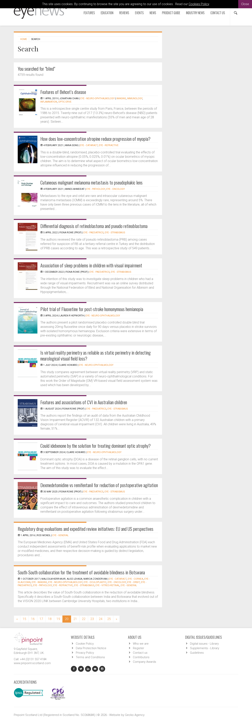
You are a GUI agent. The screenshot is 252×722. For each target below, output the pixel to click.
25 (109, 619)
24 (100, 619)
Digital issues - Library (204, 643)
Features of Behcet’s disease (63, 91)
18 (50, 619)
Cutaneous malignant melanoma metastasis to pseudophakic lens (91, 182)
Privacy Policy (85, 652)
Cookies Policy (199, 4)
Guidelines (197, 652)
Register (138, 648)
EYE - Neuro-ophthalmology (97, 98)
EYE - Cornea (135, 578)
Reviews (124, 12)
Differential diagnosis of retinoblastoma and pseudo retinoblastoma (93, 225)
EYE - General (60, 535)
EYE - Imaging (39, 582)
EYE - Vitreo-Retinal (107, 585)
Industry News (195, 12)
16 (33, 619)
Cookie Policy (85, 643)
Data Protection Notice (91, 648)
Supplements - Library (204, 648)
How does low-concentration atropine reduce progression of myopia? (95, 138)
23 (92, 619)
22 (83, 619)
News (153, 12)
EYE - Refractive (109, 145)
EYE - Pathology (95, 189)
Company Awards (144, 662)
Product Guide (171, 12)
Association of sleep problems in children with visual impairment (91, 265)
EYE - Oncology (115, 189)
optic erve (64, 101)
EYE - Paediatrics (93, 232)
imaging (121, 98)
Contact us (217, 12)
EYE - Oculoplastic (95, 582)
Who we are (141, 643)
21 (75, 619)
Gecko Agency (135, 715)
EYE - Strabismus (115, 232)
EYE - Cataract (89, 145)
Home (23, 39)
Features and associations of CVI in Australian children (83, 402)
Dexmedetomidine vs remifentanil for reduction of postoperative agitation (99, 484)
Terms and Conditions (90, 657)
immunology (134, 98)
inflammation (48, 101)
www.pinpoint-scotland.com (32, 663)
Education (107, 12)
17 (41, 619)
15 (24, 619)
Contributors (141, 657)
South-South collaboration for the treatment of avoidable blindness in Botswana (81, 572)
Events (139, 12)
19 (58, 619)
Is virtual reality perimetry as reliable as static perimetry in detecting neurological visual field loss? (95, 355)
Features (89, 12)
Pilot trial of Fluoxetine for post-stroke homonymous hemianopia (91, 308)
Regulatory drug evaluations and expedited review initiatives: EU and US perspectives (85, 528)
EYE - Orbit (133, 582)
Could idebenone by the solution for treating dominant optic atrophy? (95, 445)
